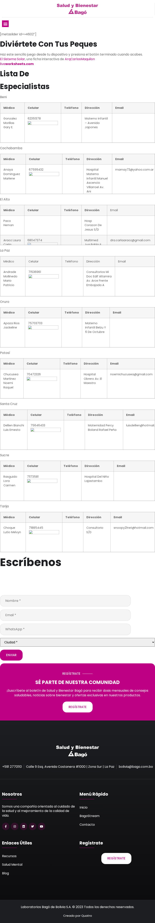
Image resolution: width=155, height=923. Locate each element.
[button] (5, 23)
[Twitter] (32, 826)
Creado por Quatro (77, 916)
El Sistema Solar (12, 59)
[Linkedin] (23, 826)
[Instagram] (14, 826)
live (17, 64)
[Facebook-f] (5, 826)
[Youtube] (41, 826)
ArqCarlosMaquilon (80, 59)
